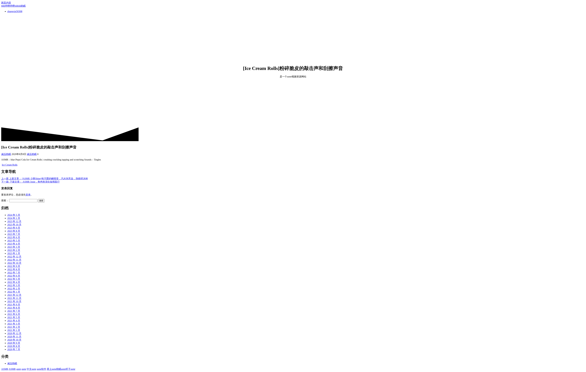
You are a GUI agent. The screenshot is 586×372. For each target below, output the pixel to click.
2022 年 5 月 (13, 279)
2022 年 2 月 (13, 288)
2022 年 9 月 (13, 266)
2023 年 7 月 (13, 234)
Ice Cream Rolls (9, 165)
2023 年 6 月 (13, 237)
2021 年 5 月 (13, 317)
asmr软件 (41, 369)
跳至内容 (6, 2)
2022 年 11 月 (14, 259)
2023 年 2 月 (13, 250)
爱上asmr (51, 369)
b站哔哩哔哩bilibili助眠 (13, 6)
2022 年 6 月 (13, 275)
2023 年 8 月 (13, 231)
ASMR (4, 369)
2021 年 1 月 (13, 330)
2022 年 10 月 (14, 263)
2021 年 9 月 (13, 304)
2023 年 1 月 (13, 253)
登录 (28, 194)
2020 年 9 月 (13, 343)
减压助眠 (6, 154)
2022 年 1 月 (13, 291)
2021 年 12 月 (14, 295)
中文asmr (31, 369)
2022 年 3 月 (13, 285)
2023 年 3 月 (13, 247)
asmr (18, 369)
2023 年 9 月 (13, 227)
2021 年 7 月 (13, 311)
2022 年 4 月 (13, 282)
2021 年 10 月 (14, 301)
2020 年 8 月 (13, 346)
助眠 (58, 369)
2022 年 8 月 (13, 269)
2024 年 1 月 (13, 218)
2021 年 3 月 (13, 323)
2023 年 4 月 (13, 243)
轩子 (68, 369)
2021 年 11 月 (14, 298)
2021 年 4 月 (13, 320)
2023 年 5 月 (13, 240)
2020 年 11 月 (14, 336)
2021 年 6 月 (13, 314)
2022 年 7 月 (13, 272)
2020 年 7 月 (13, 349)
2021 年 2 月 (13, 327)
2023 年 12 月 (14, 221)
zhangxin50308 (14, 11)
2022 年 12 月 (14, 256)
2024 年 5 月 (13, 215)
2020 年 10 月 (14, 339)
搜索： (5, 200)
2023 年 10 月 (14, 224)
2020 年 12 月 (14, 333)
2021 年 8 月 (13, 307)
